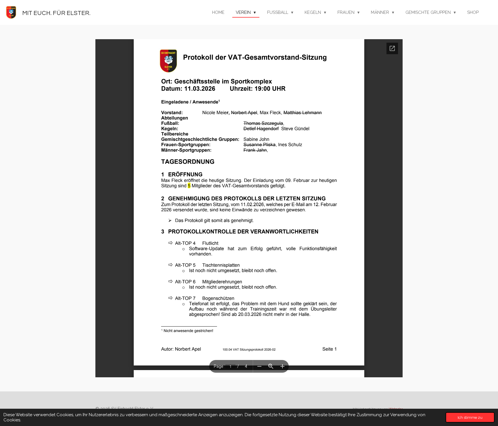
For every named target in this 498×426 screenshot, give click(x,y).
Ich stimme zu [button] (470, 417)
